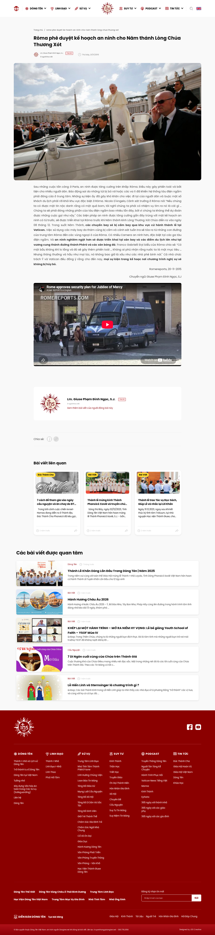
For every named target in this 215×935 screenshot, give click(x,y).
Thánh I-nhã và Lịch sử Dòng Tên (26, 763)
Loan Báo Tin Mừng (88, 780)
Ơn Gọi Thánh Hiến (119, 782)
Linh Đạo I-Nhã (53, 766)
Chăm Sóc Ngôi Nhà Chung (88, 829)
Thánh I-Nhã (52, 761)
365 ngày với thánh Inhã (154, 802)
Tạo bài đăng (55, 917)
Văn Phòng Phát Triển (89, 852)
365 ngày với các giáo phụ (153, 809)
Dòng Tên (19, 803)
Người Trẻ (151, 916)
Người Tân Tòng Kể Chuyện (151, 768)
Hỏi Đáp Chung (189, 916)
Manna (145, 785)
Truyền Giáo (116, 777)
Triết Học (114, 772)
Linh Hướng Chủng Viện (90, 775)
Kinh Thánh (115, 761)
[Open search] (190, 8)
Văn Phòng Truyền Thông (91, 857)
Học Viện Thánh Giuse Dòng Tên (89, 870)
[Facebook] (190, 727)
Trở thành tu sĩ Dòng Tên (26, 769)
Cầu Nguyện (116, 804)
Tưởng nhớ (19, 780)
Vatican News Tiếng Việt (154, 780)
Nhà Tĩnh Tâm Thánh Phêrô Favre (88, 768)
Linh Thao (51, 772)
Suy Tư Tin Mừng (118, 810)
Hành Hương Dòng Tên (89, 846)
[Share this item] (75, 530)
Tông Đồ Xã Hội (85, 796)
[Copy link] (56, 439)
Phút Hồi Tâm (53, 777)
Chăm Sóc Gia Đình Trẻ (90, 821)
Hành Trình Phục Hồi (152, 775)
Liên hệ (17, 797)
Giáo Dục (82, 841)
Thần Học (115, 766)
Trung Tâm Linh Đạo (88, 761)
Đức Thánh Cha (181, 761)
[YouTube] (198, 727)
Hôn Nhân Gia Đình (119, 788)
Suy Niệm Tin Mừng (120, 815)
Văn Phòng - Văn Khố (89, 863)
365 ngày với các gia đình (155, 816)
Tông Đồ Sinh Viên (87, 811)
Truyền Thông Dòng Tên (153, 761)
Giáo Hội (114, 916)
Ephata (145, 796)
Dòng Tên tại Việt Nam (25, 775)
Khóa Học (178, 782)
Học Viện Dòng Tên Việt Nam (31, 899)
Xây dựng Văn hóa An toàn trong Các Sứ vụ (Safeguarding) (25, 789)
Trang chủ (38, 30)
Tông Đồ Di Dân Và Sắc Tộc (90, 804)
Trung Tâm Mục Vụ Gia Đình (68, 899)
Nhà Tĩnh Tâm (97, 899)
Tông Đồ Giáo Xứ (86, 785)
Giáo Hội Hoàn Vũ (182, 766)
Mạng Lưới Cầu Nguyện (90, 791)
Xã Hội (113, 793)
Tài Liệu (139, 916)
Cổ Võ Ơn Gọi (84, 835)
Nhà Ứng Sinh (117, 899)
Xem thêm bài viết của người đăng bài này (90, 407)
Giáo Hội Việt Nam (183, 772)
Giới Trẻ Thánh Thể (87, 816)
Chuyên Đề (115, 799)
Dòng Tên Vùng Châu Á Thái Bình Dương (62, 891)
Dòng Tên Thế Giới (24, 891)
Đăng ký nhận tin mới (152, 891)
